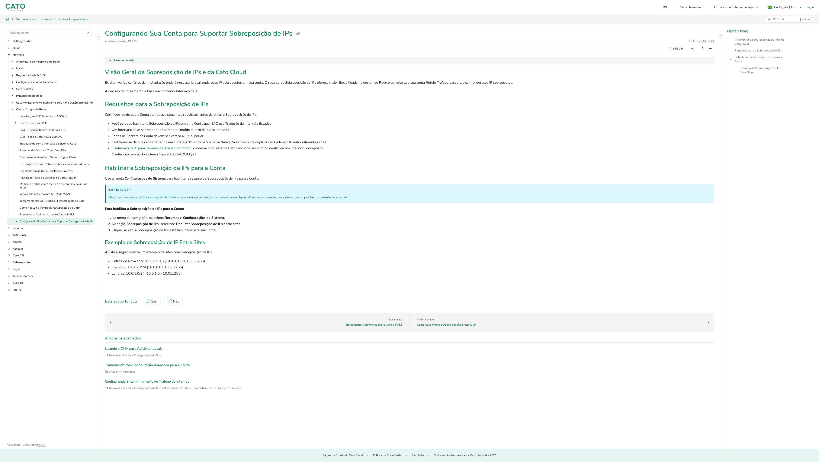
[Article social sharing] (692, 48)
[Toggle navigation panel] (98, 36)
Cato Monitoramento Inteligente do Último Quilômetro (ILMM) (54, 103)
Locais (20, 68)
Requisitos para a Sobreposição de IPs (758, 51)
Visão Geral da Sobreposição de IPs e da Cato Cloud (759, 42)
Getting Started (22, 41)
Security (18, 228)
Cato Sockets (24, 89)
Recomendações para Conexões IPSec (43, 150)
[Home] (15, 7)
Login (810, 7)
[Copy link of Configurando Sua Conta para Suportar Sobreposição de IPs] (297, 34)
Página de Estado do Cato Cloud (343, 455)
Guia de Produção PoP (33, 123)
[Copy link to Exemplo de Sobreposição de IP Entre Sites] (212, 242)
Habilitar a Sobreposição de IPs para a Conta (758, 59)
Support (18, 283)
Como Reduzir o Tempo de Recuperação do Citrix (50, 208)
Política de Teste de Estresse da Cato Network (48, 178)
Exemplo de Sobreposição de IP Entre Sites (759, 70)
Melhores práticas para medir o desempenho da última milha (53, 186)
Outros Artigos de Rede (74, 19)
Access (17, 242)
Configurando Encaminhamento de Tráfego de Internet (147, 381)
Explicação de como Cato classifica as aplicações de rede (55, 164)
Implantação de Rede (29, 96)
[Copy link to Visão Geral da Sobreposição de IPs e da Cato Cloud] (253, 72)
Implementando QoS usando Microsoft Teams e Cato (52, 201)
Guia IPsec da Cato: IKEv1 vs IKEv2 (41, 137)
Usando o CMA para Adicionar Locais (134, 348)
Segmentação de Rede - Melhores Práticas (46, 171)
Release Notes (22, 263)
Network (46, 19)
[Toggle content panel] (720, 35)
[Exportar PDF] (702, 48)
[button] (789, 19)
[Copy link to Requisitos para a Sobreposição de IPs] (215, 104)
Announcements (23, 276)
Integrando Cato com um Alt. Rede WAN (45, 194)
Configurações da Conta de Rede (36, 82)
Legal (16, 269)
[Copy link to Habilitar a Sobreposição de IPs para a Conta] (232, 168)
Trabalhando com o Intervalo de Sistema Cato (48, 144)
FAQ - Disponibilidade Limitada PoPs (42, 130)
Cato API (18, 256)
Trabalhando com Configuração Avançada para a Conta (147, 365)
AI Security (19, 235)
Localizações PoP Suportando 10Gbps (43, 116)
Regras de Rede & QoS (30, 75)
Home (16, 48)
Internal (17, 290)
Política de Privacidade (387, 455)
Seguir (677, 49)
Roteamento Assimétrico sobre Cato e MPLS (47, 215)
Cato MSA (417, 455)
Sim (154, 301)
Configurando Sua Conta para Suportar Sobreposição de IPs (57, 222)
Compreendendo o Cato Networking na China (48, 157)
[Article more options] (710, 48)
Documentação (25, 19)
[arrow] (731, 59)
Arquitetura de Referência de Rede (38, 62)
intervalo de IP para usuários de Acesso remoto (151, 148)
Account (18, 249)
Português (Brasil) (785, 7)
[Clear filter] (88, 32)
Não (176, 301)
